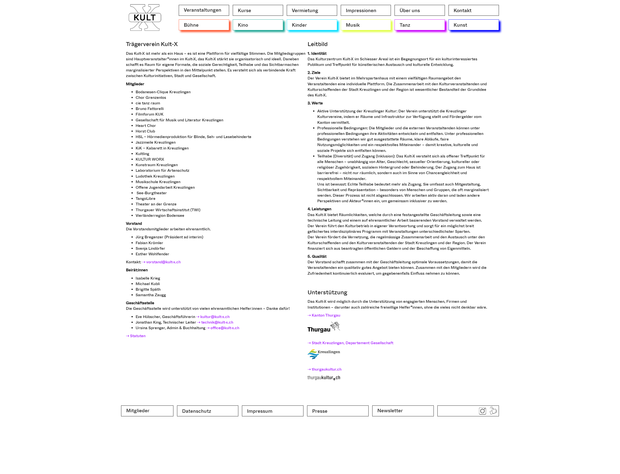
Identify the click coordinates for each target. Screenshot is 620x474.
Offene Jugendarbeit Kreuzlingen (165, 187)
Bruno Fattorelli (150, 108)
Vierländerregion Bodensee (160, 215)
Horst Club (145, 131)
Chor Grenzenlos (151, 97)
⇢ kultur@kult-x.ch (213, 316)
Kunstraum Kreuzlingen (157, 165)
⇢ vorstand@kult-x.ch (161, 262)
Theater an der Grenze (156, 204)
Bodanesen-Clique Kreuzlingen (163, 92)
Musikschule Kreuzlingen (158, 181)
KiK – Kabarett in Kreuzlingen (162, 148)
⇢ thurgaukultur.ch (324, 369)
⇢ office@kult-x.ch (222, 328)
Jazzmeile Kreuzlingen (156, 142)
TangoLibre (145, 198)
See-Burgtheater (151, 193)
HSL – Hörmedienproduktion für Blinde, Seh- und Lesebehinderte (193, 136)
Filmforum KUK (149, 114)
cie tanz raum (148, 103)
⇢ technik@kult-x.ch (215, 322)
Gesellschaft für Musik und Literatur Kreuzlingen (179, 120)
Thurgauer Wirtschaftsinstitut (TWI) (168, 210)
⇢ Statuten (136, 336)
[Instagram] (482, 411)
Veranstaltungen (204, 10)
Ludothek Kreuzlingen (155, 176)
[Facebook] (493, 411)
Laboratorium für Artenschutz (162, 170)
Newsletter (391, 411)
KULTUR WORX (150, 159)
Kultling (142, 153)
